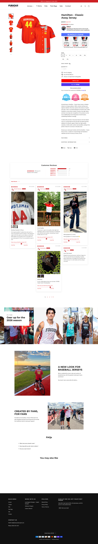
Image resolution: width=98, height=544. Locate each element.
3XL (85, 55)
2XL (80, 55)
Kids (45, 6)
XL (76, 55)
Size (62, 52)
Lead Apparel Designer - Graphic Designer (32, 503)
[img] (14, 186)
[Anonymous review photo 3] (42, 276)
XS (63, 55)
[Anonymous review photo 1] (75, 212)
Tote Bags (53, 6)
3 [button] (49, 297)
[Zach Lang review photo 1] (48, 209)
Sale (61, 6)
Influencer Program (29, 506)
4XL (63, 59)
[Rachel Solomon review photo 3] (16, 226)
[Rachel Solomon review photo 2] (12, 226)
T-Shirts (39, 6)
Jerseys (30, 6)
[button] (64, 24)
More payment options (75, 88)
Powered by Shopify (55, 539)
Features (64, 137)
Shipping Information (68, 142)
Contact (68, 6)
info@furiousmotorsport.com (17, 522)
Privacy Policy (45, 504)
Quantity (64, 66)
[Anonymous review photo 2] (39, 276)
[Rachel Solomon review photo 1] (22, 208)
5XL (67, 59)
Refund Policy (45, 502)
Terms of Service (45, 506)
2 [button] (47, 297)
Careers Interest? (28, 508)
